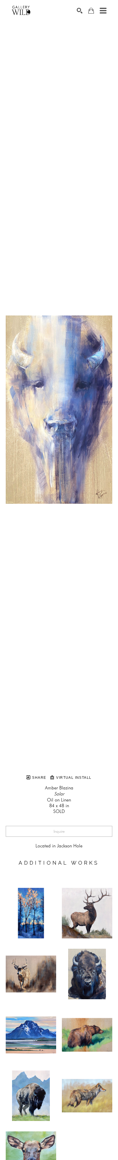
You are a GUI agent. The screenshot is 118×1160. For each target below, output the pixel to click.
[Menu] (103, 10)
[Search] (79, 10)
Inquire (59, 831)
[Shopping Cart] (91, 10)
